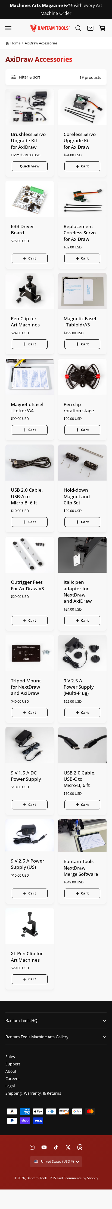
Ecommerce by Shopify (81, 1178)
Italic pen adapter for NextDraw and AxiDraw (78, 591)
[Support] (90, 28)
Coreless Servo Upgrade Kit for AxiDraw (80, 140)
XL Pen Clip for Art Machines (27, 956)
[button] (8, 28)
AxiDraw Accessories (41, 43)
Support (12, 1064)
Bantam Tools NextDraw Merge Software (81, 867)
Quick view (29, 166)
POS (53, 1178)
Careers (12, 1078)
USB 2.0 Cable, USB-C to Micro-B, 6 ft (80, 779)
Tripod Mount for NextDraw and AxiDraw (26, 687)
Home (15, 43)
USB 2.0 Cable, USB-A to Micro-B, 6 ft (27, 496)
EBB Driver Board (22, 229)
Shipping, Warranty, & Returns (33, 1093)
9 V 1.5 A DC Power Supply (26, 776)
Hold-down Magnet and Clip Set (77, 496)
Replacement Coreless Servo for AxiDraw (80, 232)
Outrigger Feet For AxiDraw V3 (27, 585)
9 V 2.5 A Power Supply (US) (27, 864)
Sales (10, 1056)
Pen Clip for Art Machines (25, 321)
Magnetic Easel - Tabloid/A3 (80, 321)
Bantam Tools (37, 1178)
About (10, 1071)
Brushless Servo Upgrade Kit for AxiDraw (28, 140)
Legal (10, 1085)
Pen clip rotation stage (79, 407)
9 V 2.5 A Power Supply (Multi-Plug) (79, 687)
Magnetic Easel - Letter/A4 (27, 407)
